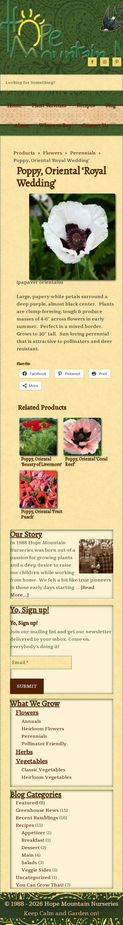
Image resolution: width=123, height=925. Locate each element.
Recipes (25, 825)
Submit (27, 686)
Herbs (24, 752)
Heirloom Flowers (42, 729)
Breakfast (32, 840)
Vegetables (32, 761)
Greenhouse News (37, 810)
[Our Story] (96, 557)
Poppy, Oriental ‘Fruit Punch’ (41, 514)
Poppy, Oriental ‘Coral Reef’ (86, 462)
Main (27, 855)
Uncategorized (33, 877)
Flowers (52, 153)
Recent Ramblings (37, 818)
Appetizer (33, 833)
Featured (27, 803)
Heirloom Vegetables (46, 777)
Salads (29, 863)
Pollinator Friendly (43, 744)
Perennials (83, 153)
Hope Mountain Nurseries (61, 28)
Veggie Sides (36, 870)
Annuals (31, 721)
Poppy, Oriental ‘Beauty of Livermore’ (41, 462)
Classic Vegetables (43, 770)
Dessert (30, 848)
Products (24, 153)
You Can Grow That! (40, 885)
